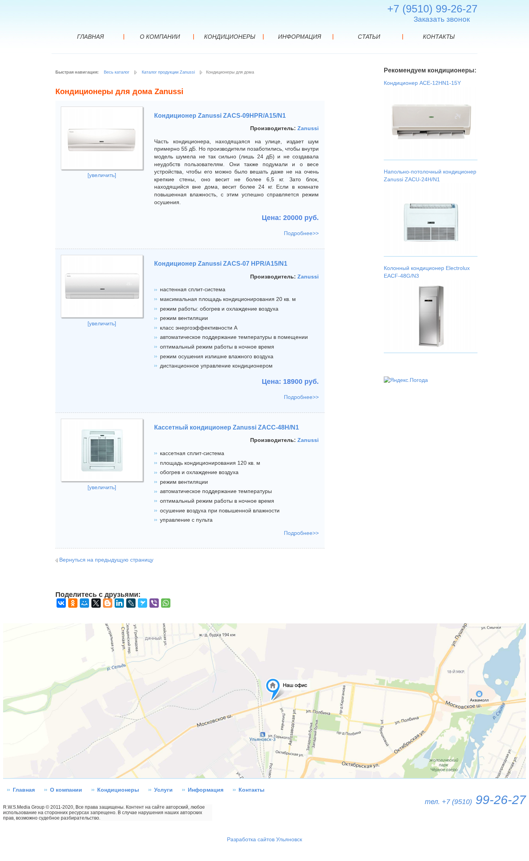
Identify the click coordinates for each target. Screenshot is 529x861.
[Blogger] (107, 603)
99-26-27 (475, 800)
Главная (24, 790)
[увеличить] (102, 175)
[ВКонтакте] (61, 603)
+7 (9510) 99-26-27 (432, 9)
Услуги (163, 790)
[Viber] (154, 603)
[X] (96, 603)
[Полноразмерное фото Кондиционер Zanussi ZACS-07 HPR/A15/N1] (102, 316)
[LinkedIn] (119, 603)
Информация (205, 790)
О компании (66, 790)
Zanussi (308, 128)
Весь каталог (116, 72)
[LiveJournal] (131, 603)
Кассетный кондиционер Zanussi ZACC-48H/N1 (226, 427)
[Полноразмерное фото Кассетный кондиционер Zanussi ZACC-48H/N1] (102, 479)
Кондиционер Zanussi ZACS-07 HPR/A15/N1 (220, 263)
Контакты (251, 790)
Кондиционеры (118, 790)
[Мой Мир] (84, 603)
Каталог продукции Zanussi (168, 72)
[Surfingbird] (142, 603)
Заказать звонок (442, 19)
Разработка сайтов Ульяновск (264, 839)
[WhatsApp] (165, 603)
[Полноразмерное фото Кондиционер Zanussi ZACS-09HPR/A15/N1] (102, 168)
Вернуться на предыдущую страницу (106, 560)
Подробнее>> (301, 233)
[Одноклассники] (72, 603)
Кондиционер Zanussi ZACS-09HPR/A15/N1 (220, 115)
